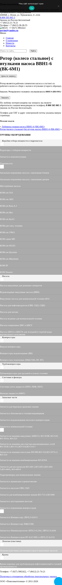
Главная (10, 38)
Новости (10, 43)
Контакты (10, 45)
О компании (12, 40)
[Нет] (58, 6)
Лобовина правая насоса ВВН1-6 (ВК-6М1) (23, 126)
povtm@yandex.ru (9, 30)
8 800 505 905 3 (7, 17)
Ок (31, 8)
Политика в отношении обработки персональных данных (28, 576)
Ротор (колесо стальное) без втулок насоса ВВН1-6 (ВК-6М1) (30, 129)
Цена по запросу (8, 76)
